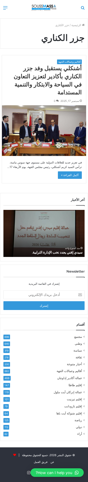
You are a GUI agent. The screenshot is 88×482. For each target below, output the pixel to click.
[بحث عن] (83, 9)
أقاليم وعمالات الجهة (69, 61)
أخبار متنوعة (74, 364)
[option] (44, 233)
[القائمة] (5, 9)
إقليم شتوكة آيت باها (69, 413)
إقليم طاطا (75, 385)
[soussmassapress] (44, 7)
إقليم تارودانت (73, 406)
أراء (79, 434)
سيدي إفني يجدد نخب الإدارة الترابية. (57, 252)
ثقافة (79, 357)
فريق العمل (40, 462)
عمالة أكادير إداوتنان (69, 378)
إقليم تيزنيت (74, 399)
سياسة (77, 350)
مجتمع (78, 336)
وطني (78, 343)
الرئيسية (76, 25)
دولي (79, 427)
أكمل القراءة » (70, 175)
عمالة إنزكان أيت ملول (68, 392)
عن (52, 462)
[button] (57, 472)
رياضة (78, 420)
